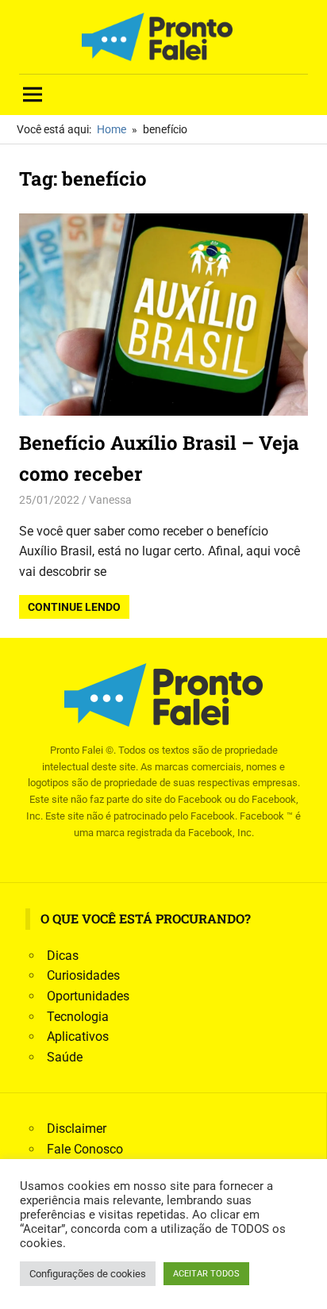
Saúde (65, 1057)
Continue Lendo (74, 607)
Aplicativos (78, 1036)
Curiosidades (83, 975)
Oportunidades (88, 996)
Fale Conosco (85, 1149)
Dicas (63, 955)
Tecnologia (78, 1016)
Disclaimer (76, 1128)
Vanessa (110, 499)
